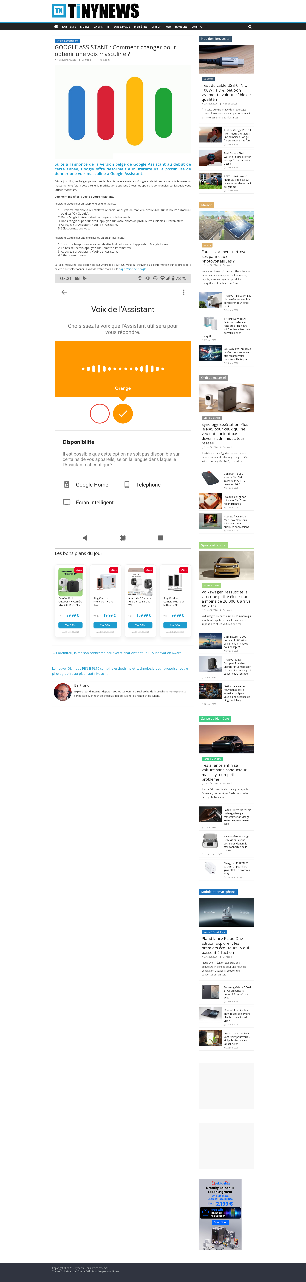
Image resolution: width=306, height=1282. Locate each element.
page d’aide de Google (132, 269)
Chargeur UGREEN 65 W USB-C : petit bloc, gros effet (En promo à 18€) (237, 868)
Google (106, 59)
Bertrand (86, 59)
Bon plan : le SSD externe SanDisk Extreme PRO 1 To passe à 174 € (234, 479)
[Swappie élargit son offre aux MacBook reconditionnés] (210, 495)
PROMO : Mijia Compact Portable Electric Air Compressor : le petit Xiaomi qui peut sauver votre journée (237, 666)
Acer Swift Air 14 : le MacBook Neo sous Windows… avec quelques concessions (236, 522)
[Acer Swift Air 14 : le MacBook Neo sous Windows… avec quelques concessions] (210, 515)
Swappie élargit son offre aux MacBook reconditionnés (235, 500)
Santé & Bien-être (212, 758)
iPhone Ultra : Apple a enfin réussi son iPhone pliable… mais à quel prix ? (237, 1015)
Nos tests (69, 26)
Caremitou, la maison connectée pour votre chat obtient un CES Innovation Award (117, 653)
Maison (156, 26)
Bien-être (140, 26)
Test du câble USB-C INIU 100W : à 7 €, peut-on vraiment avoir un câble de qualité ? (226, 92)
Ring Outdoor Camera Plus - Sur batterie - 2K (173, 601)
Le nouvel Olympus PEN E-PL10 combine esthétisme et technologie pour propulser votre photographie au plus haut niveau (120, 671)
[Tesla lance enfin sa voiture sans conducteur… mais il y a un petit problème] (226, 726)
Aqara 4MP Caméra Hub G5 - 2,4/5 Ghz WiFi (139, 601)
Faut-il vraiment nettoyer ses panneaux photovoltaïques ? (225, 256)
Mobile (84, 26)
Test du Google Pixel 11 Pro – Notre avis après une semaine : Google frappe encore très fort (237, 135)
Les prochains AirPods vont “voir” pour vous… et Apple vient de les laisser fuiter (237, 1038)
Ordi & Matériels (211, 417)
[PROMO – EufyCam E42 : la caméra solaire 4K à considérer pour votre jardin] (210, 294)
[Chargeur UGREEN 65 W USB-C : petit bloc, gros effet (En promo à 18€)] (210, 861)
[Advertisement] (226, 1086)
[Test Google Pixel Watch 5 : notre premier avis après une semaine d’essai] (210, 151)
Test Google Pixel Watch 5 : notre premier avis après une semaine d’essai (237, 158)
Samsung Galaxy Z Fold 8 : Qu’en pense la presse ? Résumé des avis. (237, 992)
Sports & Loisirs (211, 585)
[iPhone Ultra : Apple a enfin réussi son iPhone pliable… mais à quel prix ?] (210, 1008)
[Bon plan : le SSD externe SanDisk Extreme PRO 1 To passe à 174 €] (210, 472)
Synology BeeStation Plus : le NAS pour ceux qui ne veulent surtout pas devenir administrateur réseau (226, 434)
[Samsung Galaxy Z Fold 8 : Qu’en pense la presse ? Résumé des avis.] (210, 985)
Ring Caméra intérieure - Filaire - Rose (104, 601)
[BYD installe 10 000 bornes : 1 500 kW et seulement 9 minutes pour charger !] (210, 635)
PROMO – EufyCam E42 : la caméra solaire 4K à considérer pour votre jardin (237, 301)
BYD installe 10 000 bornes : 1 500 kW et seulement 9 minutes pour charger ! (236, 642)
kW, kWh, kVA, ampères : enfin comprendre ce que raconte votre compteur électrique (237, 354)
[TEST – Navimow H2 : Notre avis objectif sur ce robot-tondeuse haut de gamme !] (210, 174)
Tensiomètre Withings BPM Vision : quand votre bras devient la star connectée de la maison (236, 843)
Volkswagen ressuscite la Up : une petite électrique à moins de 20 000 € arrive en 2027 (226, 598)
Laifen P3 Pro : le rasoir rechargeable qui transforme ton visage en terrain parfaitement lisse (237, 816)
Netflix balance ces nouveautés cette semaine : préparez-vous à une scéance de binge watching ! (237, 693)
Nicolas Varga (230, 103)
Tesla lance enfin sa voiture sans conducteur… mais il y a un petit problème (226, 772)
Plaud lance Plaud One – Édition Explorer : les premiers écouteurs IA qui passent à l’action (225, 945)
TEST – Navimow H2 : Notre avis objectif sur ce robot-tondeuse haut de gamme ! (237, 181)
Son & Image (122, 26)
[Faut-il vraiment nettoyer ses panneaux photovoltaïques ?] (226, 213)
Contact (197, 26)
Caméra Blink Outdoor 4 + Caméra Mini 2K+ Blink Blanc (70, 601)
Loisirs (98, 26)
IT (108, 26)
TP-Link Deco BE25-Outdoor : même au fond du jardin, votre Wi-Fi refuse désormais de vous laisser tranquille (226, 327)
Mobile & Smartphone (67, 40)
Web (168, 26)
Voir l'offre (70, 625)
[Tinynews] (56, 26)
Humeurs (181, 26)
